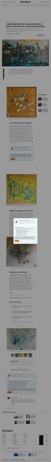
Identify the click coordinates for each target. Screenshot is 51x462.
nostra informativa (27, 237)
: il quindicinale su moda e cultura (21, 232)
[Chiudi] (36, 220)
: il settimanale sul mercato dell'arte (21, 230)
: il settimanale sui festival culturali (21, 235)
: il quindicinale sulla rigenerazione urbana (22, 231)
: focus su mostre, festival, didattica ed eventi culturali (24, 228)
